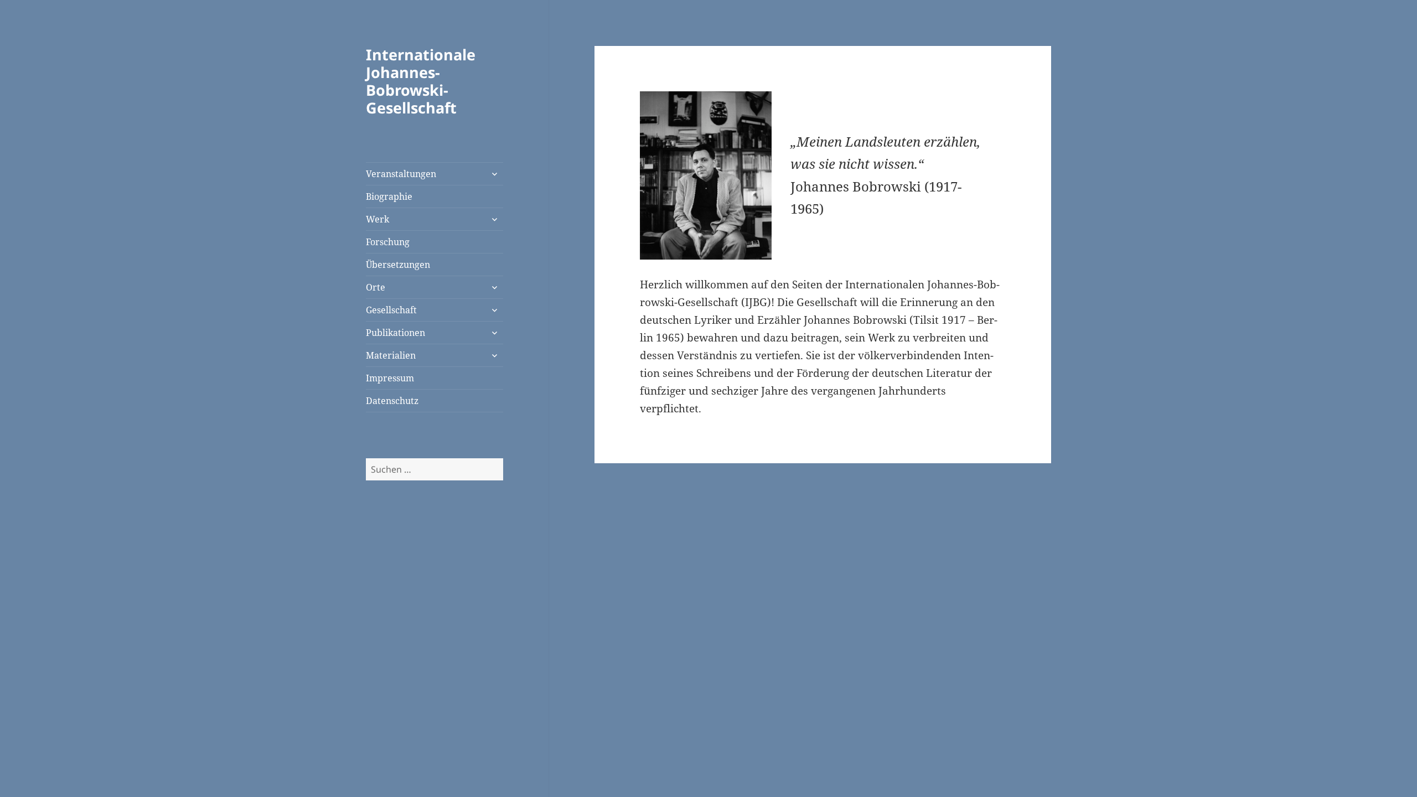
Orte (375, 287)
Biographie (389, 196)
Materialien (391, 355)
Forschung (388, 242)
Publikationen (395, 333)
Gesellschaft (391, 310)
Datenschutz (392, 401)
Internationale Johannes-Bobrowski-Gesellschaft (420, 81)
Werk (377, 219)
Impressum (390, 378)
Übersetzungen (398, 264)
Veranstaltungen (401, 174)
